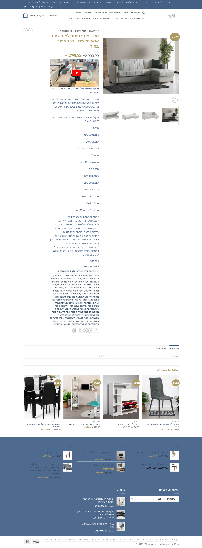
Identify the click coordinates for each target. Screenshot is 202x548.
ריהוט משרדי (67, 2)
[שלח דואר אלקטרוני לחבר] (85, 330)
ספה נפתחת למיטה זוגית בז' (68, 294)
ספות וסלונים (131, 2)
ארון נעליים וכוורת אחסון (128, 424)
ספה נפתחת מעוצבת (82, 306)
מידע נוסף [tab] (174, 348)
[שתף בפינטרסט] (80, 330)
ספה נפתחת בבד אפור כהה (67, 282)
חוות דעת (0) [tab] (161, 348)
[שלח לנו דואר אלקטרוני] (30, 7)
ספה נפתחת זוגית (78, 285)
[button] (45, 6)
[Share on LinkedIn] (74, 330)
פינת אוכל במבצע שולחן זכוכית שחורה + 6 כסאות (43, 425)
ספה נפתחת (84, 282)
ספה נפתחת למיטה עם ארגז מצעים (80, 303)
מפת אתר (159, 539)
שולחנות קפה (80, 2)
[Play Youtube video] (76, 73)
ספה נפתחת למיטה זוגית (73, 291)
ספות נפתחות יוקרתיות (66, 312)
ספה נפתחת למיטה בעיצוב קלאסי (72, 287)
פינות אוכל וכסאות (162, 2)
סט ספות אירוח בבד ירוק (67, 276)
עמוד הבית (94, 31)
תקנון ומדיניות (147, 539)
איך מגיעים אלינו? (172, 539)
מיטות (54, 2)
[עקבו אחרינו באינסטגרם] (33, 7)
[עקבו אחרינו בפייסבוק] (36, 7)
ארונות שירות (122, 539)
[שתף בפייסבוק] (96, 330)
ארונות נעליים (134, 539)
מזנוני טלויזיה (96, 2)
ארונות (118, 2)
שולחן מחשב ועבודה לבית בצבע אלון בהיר (82, 424)
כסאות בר (146, 2)
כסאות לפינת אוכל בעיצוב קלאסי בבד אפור (163, 425)
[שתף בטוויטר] (90, 330)
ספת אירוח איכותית (81, 321)
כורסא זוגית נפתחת (85, 276)
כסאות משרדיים (108, 539)
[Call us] (28, 7)
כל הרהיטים (86, 271)
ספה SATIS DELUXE (72, 278)
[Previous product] (26, 30)
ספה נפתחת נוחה (66, 306)
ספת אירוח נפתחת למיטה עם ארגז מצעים (70, 324)
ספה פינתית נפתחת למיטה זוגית (73, 309)
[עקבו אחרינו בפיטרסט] (25, 7)
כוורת (86, 539)
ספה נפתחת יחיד (64, 285)
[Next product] (30, 30)
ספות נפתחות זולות (84, 312)
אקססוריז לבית (42, 2)
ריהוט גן (28, 2)
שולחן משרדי (95, 539)
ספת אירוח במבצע (64, 321)
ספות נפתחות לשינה (78, 315)
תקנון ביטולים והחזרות (53, 539)
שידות (108, 2)
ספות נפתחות (66, 31)
